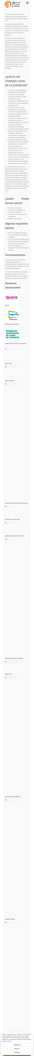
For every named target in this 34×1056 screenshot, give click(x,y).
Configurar (17, 1052)
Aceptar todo (17, 1044)
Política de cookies (7, 1041)
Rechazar (17, 1048)
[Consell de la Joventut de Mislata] (12, 8)
